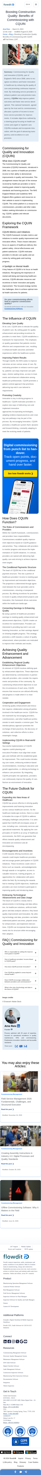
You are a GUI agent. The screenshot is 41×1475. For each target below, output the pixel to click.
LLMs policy (7, 1462)
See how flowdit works (19, 473)
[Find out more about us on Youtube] (25, 1341)
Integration (6, 1382)
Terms (35, 1458)
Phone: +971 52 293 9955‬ (11, 1407)
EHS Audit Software (9, 1363)
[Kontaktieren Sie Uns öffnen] (26, 1472)
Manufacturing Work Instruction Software (15, 1376)
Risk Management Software (11, 1290)
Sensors (5, 1303)
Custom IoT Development (11, 1306)
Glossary (22, 1462)
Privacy (28, 1458)
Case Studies (33, 1462)
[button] (16, 1046)
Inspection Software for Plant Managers (15, 1296)
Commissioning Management (11, 1094)
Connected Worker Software (11, 1286)
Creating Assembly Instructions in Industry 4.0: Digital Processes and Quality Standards (17, 1156)
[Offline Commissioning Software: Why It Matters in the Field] (20, 1190)
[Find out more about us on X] (17, 1341)
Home (5, 34)
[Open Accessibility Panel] (15, 1472)
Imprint (20, 1458)
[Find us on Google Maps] (21, 1341)
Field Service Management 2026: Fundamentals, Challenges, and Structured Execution (16, 1102)
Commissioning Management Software (14, 1353)
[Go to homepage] (20, 1257)
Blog (11, 34)
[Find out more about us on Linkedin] (5, 1341)
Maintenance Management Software (13, 1359)
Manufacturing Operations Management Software (18, 1283)
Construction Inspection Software (13, 1372)
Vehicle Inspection (8, 1386)
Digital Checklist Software (11, 1366)
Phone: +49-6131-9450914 (11, 1422)
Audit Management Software (11, 1369)
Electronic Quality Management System (15, 1356)
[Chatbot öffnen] (20, 1472)
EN (27, 4)
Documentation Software (10, 1379)
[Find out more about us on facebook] (9, 1341)
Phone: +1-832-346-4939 (10, 1414)
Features (20, 1466)
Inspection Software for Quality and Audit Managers (18, 1300)
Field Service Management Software (14, 1293)
